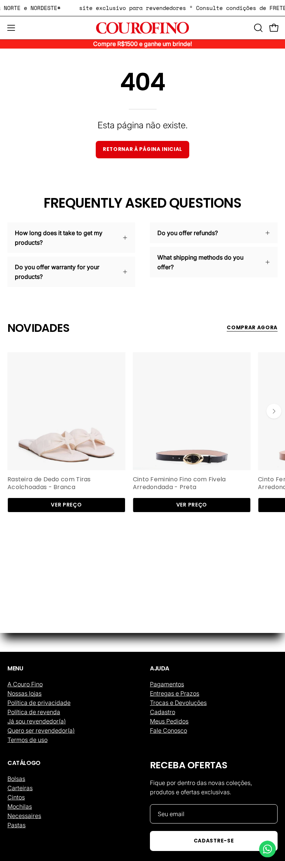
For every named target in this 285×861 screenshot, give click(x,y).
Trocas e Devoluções (178, 702)
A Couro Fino (25, 684)
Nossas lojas (24, 693)
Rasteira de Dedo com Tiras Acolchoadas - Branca (49, 483)
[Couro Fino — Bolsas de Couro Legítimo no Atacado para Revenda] (142, 28)
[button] (257, 28)
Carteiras (20, 787)
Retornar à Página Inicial (142, 149)
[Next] (273, 411)
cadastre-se (214, 840)
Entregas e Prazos (174, 693)
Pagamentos (167, 684)
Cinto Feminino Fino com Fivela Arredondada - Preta (179, 483)
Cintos (16, 797)
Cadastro (162, 712)
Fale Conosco (168, 730)
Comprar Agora (252, 327)
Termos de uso (27, 739)
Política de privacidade (39, 702)
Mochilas (19, 806)
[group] (142, 432)
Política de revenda (33, 712)
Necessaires (24, 815)
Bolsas (16, 778)
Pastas (16, 824)
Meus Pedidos (169, 721)
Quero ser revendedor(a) (41, 730)
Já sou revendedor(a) (36, 721)
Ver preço (66, 504)
